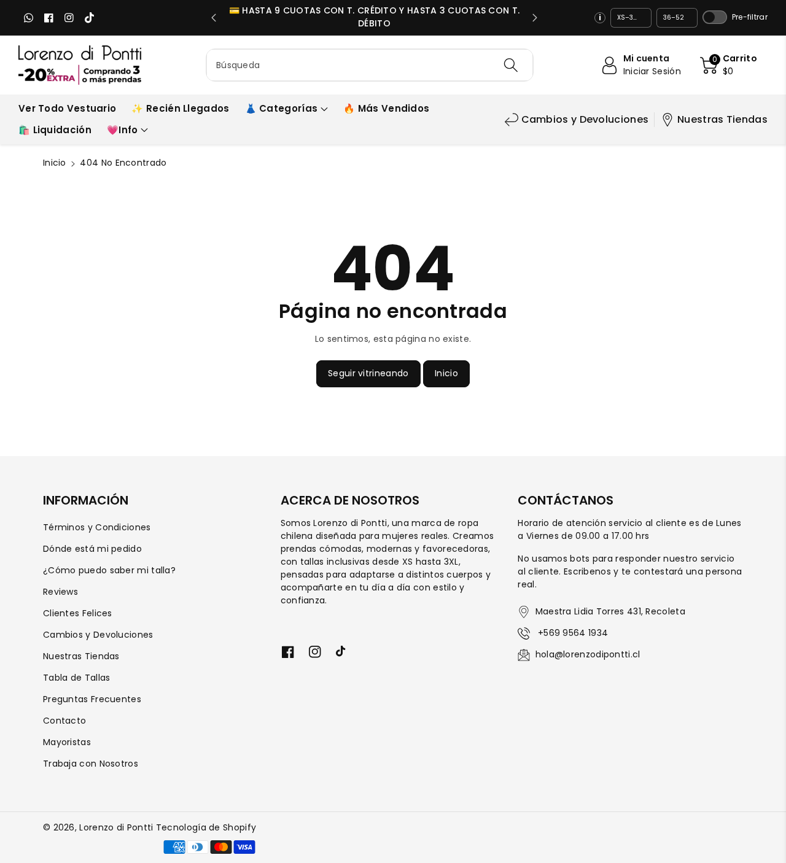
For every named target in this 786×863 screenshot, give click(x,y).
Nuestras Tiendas (722, 119)
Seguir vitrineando (368, 373)
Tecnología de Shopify (206, 827)
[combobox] (369, 65)
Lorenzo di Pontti (116, 827)
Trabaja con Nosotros (90, 763)
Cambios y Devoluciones (585, 119)
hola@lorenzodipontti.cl (587, 654)
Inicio (54, 163)
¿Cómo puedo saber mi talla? (109, 570)
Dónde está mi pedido (92, 549)
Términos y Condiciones (97, 527)
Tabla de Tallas (77, 677)
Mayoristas (67, 742)
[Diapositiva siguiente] (535, 17)
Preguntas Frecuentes (92, 699)
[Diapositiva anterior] (214, 17)
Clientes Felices (77, 613)
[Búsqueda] (510, 65)
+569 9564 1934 (572, 633)
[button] (728, 65)
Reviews (60, 592)
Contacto (64, 720)
